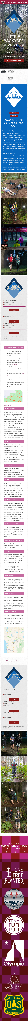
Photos (14, 115)
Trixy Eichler (14, 364)
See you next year (14, 60)
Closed (14, 310)
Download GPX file (7, 405)
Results (14, 112)
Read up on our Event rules (14, 660)
